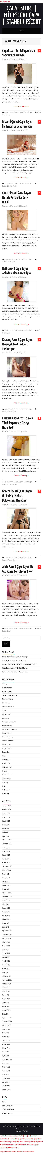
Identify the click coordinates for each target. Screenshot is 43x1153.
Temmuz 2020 (7, 1021)
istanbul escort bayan (7, 1136)
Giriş (3, 1102)
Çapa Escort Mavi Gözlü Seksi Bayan (14, 668)
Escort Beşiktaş (7, 737)
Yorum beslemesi (8, 1109)
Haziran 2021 (6, 984)
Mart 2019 (5, 1074)
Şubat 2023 (6, 908)
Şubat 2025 (6, 855)
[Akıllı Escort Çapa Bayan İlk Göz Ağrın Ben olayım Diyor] (21, 590)
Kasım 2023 (6, 885)
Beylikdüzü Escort (8, 707)
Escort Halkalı (7, 748)
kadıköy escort (16, 1151)
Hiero (17, 1131)
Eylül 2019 (5, 1056)
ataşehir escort (5, 1151)
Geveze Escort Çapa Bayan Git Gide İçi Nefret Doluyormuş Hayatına (17, 495)
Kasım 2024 (6, 859)
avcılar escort (5, 1)
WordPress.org (7, 1113)
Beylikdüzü (6, 703)
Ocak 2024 (5, 881)
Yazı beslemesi (7, 1106)
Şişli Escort (6, 790)
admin (25, 59)
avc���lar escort (12, 1147)
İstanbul (4, 771)
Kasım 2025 (6, 828)
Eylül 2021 (5, 972)
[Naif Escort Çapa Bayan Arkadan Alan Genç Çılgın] (21, 291)
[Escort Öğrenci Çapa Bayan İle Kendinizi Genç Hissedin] (21, 145)
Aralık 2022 (6, 916)
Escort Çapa (28, 112)
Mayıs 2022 (6, 942)
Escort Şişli (6, 752)
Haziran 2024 (6, 870)
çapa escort (9, 112)
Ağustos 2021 (6, 976)
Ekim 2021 (5, 968)
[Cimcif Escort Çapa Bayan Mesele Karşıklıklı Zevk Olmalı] (21, 220)
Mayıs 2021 (6, 987)
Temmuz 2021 (7, 980)
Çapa (4, 710)
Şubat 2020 (6, 1037)
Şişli (3, 786)
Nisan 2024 (6, 878)
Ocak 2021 (5, 1003)
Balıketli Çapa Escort (9, 484)
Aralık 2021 (6, 961)
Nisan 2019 (6, 1071)
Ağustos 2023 (6, 893)
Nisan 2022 (6, 946)
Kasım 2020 (6, 1010)
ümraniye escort (28, 1151)
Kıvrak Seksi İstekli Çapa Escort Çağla (15, 657)
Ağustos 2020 (6, 1018)
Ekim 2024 (5, 863)
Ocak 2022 (5, 957)
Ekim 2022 (5, 923)
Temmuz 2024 (7, 866)
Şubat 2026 (6, 821)
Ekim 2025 (5, 832)
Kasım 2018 (6, 1090)
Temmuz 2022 (7, 934)
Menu (21, 31)
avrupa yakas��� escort (14, 1142)
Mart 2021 (5, 995)
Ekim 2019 (5, 1052)
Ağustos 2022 (6, 931)
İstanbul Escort (7, 775)
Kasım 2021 (6, 965)
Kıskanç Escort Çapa (9, 411)
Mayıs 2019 (6, 1067)
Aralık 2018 (6, 1086)
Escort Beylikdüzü (8, 741)
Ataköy (4, 684)
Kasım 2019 (6, 1048)
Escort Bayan (18, 112)
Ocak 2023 (5, 912)
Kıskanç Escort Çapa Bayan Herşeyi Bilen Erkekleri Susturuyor (17, 344)
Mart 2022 (5, 950)
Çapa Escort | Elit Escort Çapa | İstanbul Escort (21, 15)
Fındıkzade (6, 763)
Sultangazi (5, 794)
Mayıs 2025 (6, 847)
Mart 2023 (5, 904)
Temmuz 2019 (7, 1059)
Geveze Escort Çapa (9, 560)
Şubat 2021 (6, 999)
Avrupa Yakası (7, 691)
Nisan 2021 (6, 991)
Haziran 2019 (6, 1063)
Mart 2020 (5, 1033)
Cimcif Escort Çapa (8, 262)
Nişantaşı (5, 782)
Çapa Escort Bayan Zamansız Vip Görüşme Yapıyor (19, 664)
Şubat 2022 (6, 953)
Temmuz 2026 (7, 806)
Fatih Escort (6, 760)
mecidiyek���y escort (34, 1142)
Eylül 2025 (5, 836)
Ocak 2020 (5, 1040)
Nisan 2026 (6, 817)
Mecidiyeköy (6, 778)
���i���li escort (22, 1139)
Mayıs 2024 (6, 874)
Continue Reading (21, 106)
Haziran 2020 (6, 1025)
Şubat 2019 (6, 1078)
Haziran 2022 (6, 938)
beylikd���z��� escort (26, 1136)
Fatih (4, 756)
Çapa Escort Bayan (8, 722)
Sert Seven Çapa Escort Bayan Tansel (15, 672)
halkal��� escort (7, 1139)
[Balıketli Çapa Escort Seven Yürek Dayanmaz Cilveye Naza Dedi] (21, 446)
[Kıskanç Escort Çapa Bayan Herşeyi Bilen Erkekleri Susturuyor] (21, 367)
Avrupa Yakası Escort (9, 695)
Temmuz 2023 (7, 897)
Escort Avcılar (7, 725)
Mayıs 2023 (6, 900)
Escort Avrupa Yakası (9, 729)
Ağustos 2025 (6, 840)
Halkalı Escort (7, 767)
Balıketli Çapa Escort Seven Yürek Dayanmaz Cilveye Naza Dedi (17, 423)
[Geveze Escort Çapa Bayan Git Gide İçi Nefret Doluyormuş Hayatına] (21, 519)
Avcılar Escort (7, 688)
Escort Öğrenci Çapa (9, 186)
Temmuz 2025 (7, 844)
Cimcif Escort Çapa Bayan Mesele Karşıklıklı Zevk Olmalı (16, 197)
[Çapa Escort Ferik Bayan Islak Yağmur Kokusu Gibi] (21, 74)
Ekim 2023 (5, 889)
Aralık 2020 (6, 1006)
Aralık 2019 (6, 1044)
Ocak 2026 (5, 825)
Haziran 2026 (6, 810)
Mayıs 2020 (6, 1029)
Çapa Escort (6, 714)
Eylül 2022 (5, 927)
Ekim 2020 (5, 1014)
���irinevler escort (7, 1145)
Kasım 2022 (6, 919)
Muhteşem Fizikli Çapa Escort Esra (14, 660)
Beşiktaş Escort (7, 699)
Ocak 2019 (5, 1082)
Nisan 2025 (6, 851)
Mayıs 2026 (6, 813)
